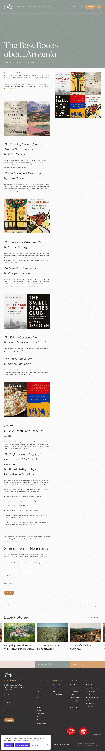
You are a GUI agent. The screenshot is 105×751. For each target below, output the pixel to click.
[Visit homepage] (8, 6)
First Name (7, 567)
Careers (72, 694)
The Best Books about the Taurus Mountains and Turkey (81, 607)
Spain (38, 717)
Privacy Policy (74, 701)
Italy (38, 697)
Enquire (80, 7)
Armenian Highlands (10, 89)
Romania (39, 707)
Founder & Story (91, 691)
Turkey (39, 720)
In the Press (89, 706)
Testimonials (89, 685)
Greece (39, 691)
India (38, 694)
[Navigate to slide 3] (54, 657)
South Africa (40, 713)
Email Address (9, 583)
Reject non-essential (22, 745)
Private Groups (57, 688)
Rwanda (39, 710)
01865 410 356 (70, 7)
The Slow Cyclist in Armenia (16, 607)
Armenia (41, 75)
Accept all (8, 745)
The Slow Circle (74, 697)
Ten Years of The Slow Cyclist (92, 699)
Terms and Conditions (76, 704)
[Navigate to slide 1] (50, 657)
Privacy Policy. (34, 740)
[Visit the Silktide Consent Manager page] (47, 745)
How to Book (73, 685)
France (39, 688)
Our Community (91, 703)
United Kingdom (42, 723)
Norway (39, 701)
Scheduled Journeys (59, 685)
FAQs (71, 688)
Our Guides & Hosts (92, 688)
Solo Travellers (57, 694)
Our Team (89, 694)
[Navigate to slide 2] (52, 657)
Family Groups (57, 691)
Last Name (7, 575)
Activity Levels (74, 691)
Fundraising (73, 707)
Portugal (39, 704)
